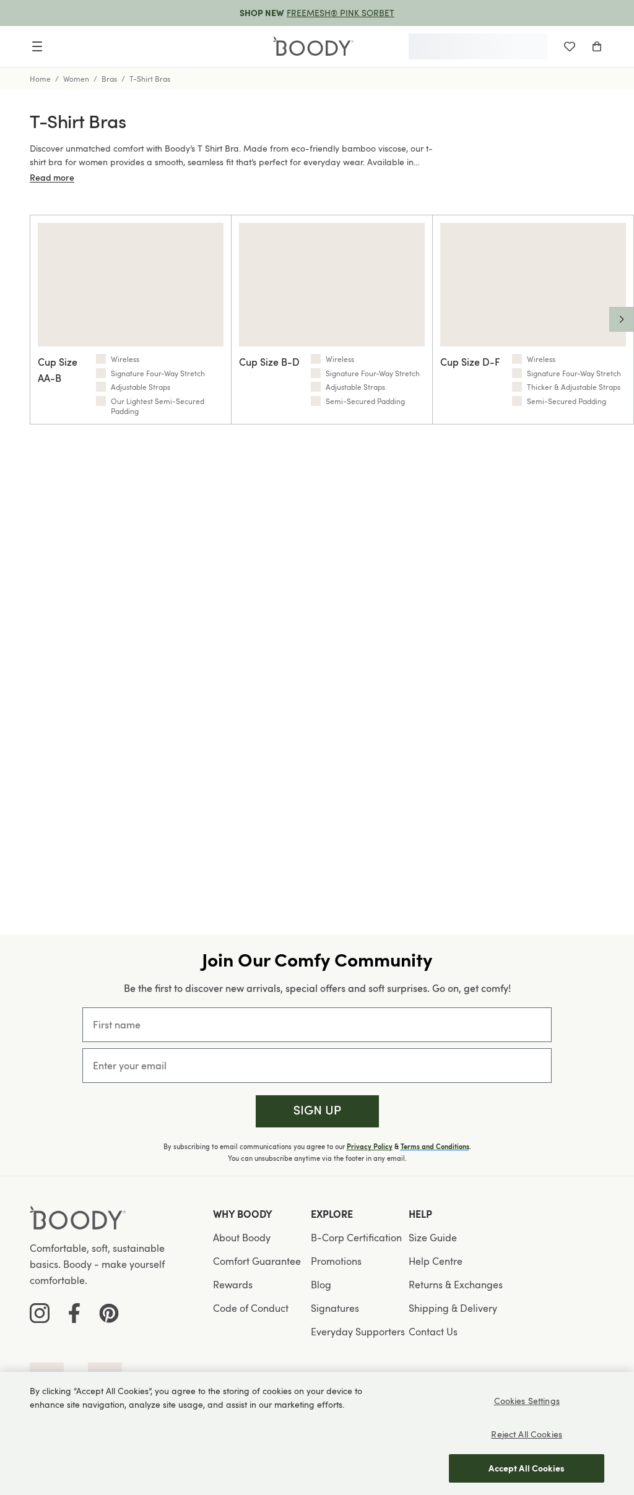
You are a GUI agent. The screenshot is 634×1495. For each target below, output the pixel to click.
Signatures (335, 1308)
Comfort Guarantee (257, 1261)
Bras (109, 79)
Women (76, 79)
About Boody (242, 1237)
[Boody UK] (313, 47)
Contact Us (433, 1331)
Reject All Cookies (526, 1434)
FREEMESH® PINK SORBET (340, 13)
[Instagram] (40, 1313)
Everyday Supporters (358, 1331)
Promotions (336, 1261)
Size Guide (433, 1237)
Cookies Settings (527, 1401)
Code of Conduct (251, 1308)
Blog (321, 1284)
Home (40, 79)
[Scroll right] (621, 319)
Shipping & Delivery (453, 1308)
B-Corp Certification (356, 1237)
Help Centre (435, 1261)
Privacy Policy (370, 1146)
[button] (317, 1111)
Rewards (233, 1284)
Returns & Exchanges (456, 1284)
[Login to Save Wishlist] (569, 46)
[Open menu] (37, 46)
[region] (317, 1433)
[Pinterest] (109, 1313)
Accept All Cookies (527, 1468)
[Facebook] (74, 1313)
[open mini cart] (596, 46)
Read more (52, 177)
